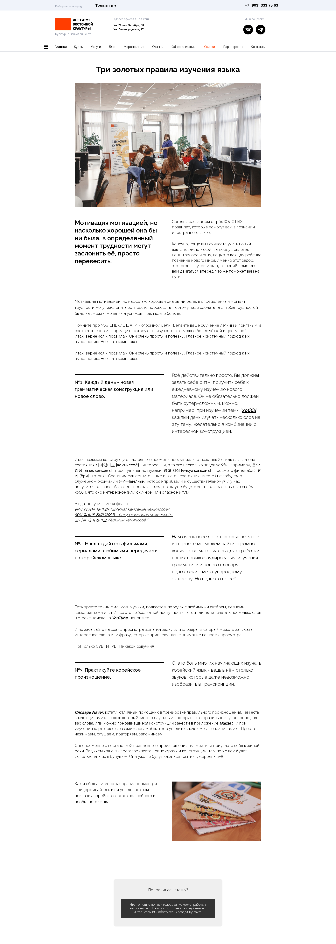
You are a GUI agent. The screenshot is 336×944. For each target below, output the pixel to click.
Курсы (78, 47)
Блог (112, 47)
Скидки (209, 47)
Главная (60, 47)
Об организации (183, 47)
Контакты (258, 47)
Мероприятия (134, 47)
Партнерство (233, 47)
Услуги (96, 47)
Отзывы (158, 47)
